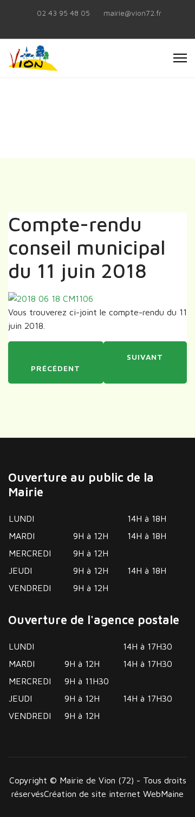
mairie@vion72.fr (132, 13)
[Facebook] (97, 25)
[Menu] (180, 58)
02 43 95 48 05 (63, 13)
